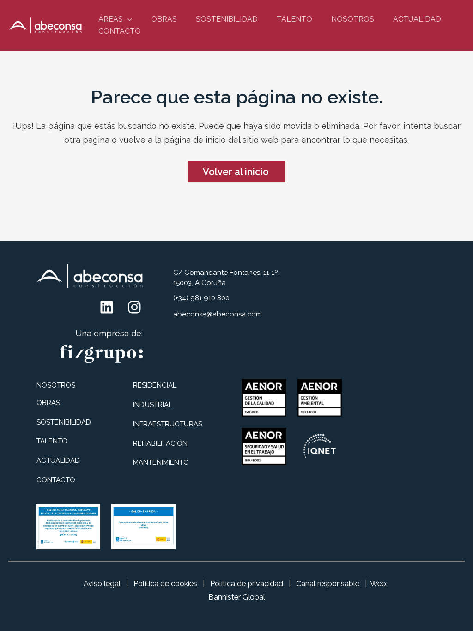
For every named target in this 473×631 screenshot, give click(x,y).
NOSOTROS (352, 19)
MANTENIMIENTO (161, 462)
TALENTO (294, 19)
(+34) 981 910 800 (201, 298)
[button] (127, 19)
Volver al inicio (236, 171)
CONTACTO (119, 31)
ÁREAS (110, 19)
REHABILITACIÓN (160, 443)
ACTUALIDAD (417, 19)
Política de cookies (165, 583)
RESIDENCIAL (154, 385)
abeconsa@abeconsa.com (217, 314)
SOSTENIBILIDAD (227, 19)
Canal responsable (327, 583)
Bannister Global (236, 597)
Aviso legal (102, 583)
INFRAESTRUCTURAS (167, 424)
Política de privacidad (246, 583)
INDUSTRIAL (152, 404)
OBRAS (164, 19)
